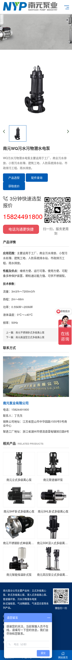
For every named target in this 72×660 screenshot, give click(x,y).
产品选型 (14, 178)
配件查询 (36, 178)
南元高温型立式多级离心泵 (30, 337)
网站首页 (63, 657)
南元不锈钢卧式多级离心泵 (30, 332)
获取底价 (14, 186)
